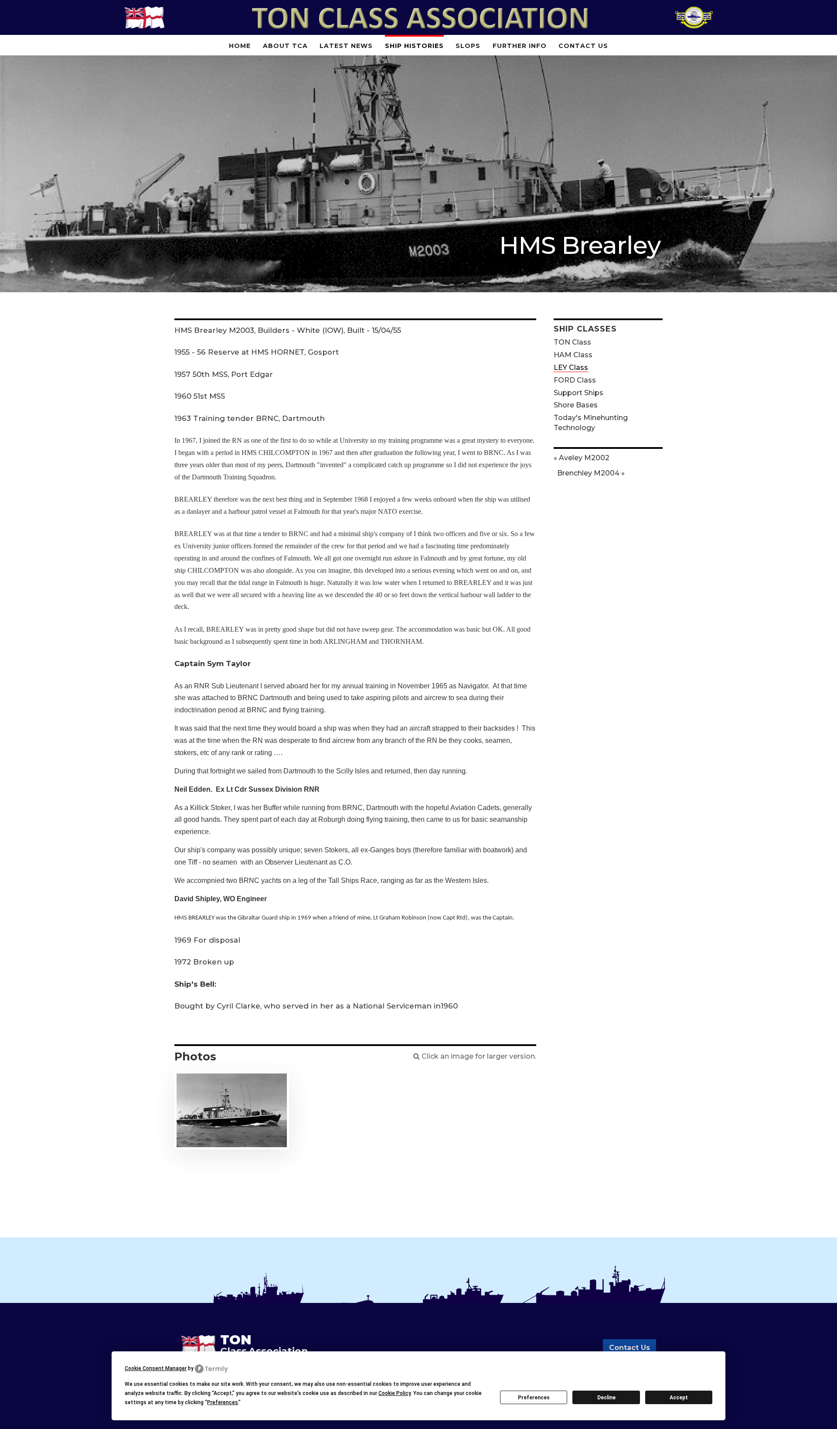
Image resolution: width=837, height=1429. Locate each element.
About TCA (285, 46)
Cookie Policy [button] (394, 1393)
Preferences (534, 1398)
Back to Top (817, 1409)
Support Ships (578, 392)
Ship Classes (585, 328)
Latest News (346, 46)
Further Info (520, 46)
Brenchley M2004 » (591, 473)
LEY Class (571, 367)
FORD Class (575, 380)
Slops (468, 46)
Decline (606, 1398)
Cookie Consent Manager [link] (156, 1368)
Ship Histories (414, 46)
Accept (679, 1398)
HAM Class (573, 355)
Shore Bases (576, 405)
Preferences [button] (222, 1402)
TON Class (572, 342)
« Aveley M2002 (581, 457)
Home (240, 46)
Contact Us (583, 46)
